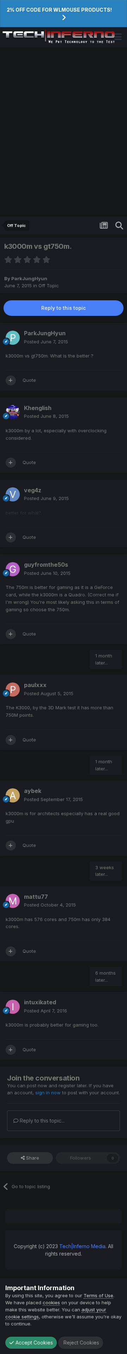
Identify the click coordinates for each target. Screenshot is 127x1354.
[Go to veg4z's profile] (13, 494)
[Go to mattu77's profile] (13, 901)
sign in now (48, 1092)
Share (32, 1158)
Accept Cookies (33, 1343)
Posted (46, 341)
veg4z (32, 490)
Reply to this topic (63, 308)
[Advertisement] (63, 131)
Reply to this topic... (41, 1121)
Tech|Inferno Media (82, 1246)
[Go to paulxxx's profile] (13, 689)
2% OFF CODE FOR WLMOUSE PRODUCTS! (59, 10)
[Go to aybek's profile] (13, 795)
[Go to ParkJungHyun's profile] (13, 338)
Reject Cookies (80, 1343)
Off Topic (48, 285)
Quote (29, 380)
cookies (51, 1302)
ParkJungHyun (29, 278)
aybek (32, 790)
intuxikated (40, 1002)
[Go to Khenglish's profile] (13, 412)
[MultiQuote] (11, 380)
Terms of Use (98, 1295)
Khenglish (38, 407)
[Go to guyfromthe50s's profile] (13, 569)
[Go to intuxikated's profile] (13, 1007)
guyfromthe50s (46, 564)
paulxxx (35, 684)
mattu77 (36, 896)
